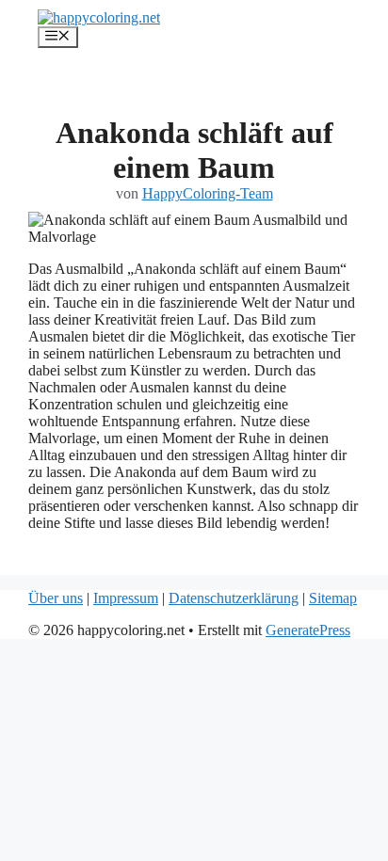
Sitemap (333, 598)
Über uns (55, 598)
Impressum (125, 598)
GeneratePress (308, 630)
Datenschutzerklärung (234, 598)
